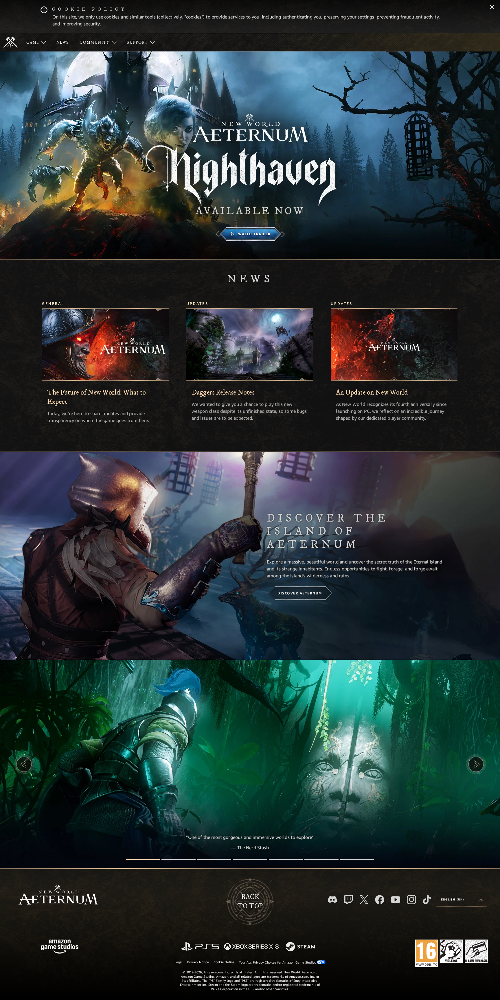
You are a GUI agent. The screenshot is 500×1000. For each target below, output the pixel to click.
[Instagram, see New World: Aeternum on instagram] (411, 899)
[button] (24, 764)
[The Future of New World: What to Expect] (105, 344)
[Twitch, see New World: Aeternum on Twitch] (348, 899)
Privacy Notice (198, 962)
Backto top (250, 902)
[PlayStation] (200, 947)
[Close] (492, 7)
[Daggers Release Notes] (249, 344)
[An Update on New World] (394, 344)
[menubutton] (462, 899)
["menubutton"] (36, 42)
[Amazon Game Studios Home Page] (59, 947)
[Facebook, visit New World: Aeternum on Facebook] (379, 899)
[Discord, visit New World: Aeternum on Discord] (332, 899)
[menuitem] (36, 42)
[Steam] (301, 947)
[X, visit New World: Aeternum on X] (364, 899)
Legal (178, 962)
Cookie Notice (224, 962)
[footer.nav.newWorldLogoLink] (58, 895)
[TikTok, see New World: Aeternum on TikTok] (427, 899)
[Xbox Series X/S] (251, 947)
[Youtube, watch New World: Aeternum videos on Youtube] (395, 899)
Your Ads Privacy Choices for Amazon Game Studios (278, 962)
